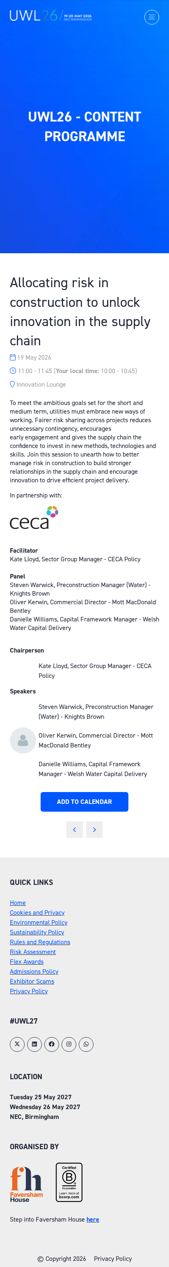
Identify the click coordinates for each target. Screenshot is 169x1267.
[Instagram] (69, 1044)
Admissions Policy (34, 971)
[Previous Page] (74, 829)
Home (18, 902)
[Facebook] (51, 1044)
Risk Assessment (33, 951)
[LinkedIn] (34, 1044)
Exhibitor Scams (32, 981)
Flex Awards (26, 961)
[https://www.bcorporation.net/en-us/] (69, 1199)
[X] (17, 1044)
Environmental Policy (38, 922)
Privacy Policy (29, 991)
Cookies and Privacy (37, 912)
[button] (151, 17)
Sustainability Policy (37, 932)
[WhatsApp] (86, 1044)
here (93, 1219)
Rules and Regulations (40, 942)
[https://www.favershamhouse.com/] (26, 1199)
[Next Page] (94, 829)
